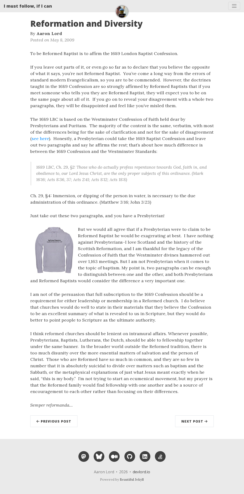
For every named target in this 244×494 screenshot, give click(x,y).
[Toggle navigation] (234, 6)
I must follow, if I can (28, 6)
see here (40, 138)
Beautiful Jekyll (132, 479)
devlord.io (141, 471)
